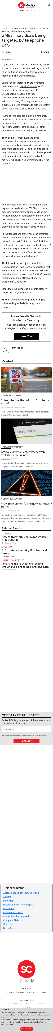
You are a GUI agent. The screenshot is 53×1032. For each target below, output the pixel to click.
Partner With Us (26, 1007)
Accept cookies (26, 1029)
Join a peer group (40, 1003)
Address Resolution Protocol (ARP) (21, 893)
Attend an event (29, 1003)
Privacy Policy (43, 735)
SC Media (9, 992)
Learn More (26, 336)
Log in (21, 11)
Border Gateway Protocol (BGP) (19, 904)
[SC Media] (26, 5)
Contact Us (29, 992)
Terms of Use (34, 735)
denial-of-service (28, 86)
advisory (16, 101)
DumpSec (8, 928)
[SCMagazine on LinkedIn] (32, 980)
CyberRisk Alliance (19, 992)
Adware (7, 896)
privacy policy (35, 1022)
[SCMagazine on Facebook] (20, 980)
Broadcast (8, 908)
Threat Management (21, 31)
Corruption (8, 924)
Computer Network (13, 920)
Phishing (6, 31)
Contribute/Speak (18, 1003)
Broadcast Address (13, 912)
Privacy (44, 992)
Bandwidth (8, 900)
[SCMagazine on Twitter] (26, 980)
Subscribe (27, 741)
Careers (37, 992)
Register (30, 11)
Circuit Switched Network (16, 916)
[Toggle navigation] (4, 4)
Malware (25, 28)
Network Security (11, 28)
